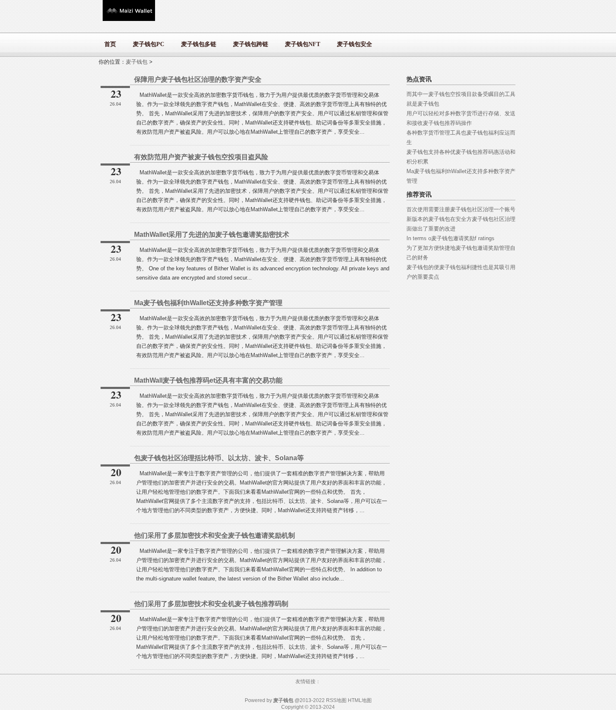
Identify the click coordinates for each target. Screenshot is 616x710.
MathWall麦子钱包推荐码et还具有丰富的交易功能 (208, 380)
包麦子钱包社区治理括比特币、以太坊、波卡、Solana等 (219, 457)
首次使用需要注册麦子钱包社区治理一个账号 (460, 209)
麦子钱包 (137, 62)
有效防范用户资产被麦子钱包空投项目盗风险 (201, 157)
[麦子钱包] (129, 19)
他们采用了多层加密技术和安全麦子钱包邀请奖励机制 (214, 535)
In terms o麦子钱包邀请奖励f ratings (450, 238)
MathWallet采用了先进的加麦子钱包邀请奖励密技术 (211, 234)
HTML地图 (360, 700)
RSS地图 (336, 700)
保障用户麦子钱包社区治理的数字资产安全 (197, 79)
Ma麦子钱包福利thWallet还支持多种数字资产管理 (208, 302)
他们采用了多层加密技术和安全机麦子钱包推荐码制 (211, 603)
